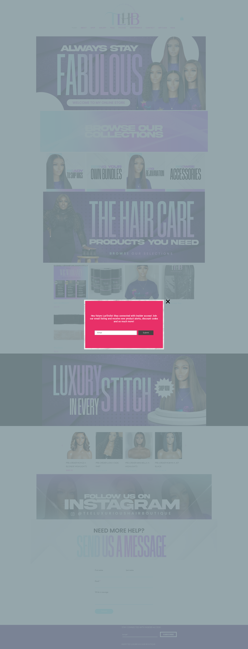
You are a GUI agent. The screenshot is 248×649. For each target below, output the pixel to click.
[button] (168, 301)
